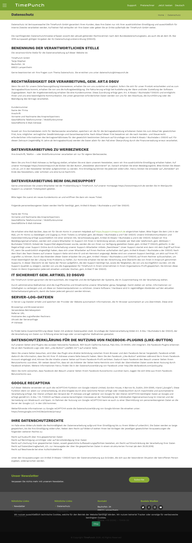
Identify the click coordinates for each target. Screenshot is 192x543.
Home (161, 15)
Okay (96, 524)
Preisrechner (147, 5)
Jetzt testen (165, 5)
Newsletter (19, 506)
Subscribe (139, 479)
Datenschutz (63, 506)
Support (131, 5)
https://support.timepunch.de (110, 231)
